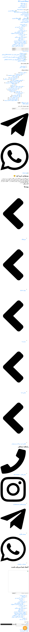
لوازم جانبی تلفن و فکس (9, 79)
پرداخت (21, 29)
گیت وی (13, 85)
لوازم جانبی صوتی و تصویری (14, 75)
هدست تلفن (20, 39)
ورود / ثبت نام (23, 619)
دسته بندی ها (25, 51)
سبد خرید (21, 28)
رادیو (22, 35)
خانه (27, 102)
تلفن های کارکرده (16, 95)
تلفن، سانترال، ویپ (19, 32)
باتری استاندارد (11, 90)
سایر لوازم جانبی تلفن (15, 91)
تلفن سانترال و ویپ (13, 99)
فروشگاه (23, 102)
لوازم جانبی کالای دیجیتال (17, 86)
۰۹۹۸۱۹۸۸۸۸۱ (20, 9)
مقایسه (24, 618)
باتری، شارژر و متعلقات (17, 44)
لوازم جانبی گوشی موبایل (17, 45)
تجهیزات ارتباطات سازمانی (12, 82)
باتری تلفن (20, 38)
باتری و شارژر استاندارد (12, 89)
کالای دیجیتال (23, 72)
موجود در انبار (23, 67)
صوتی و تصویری (19, 73)
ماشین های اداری (19, 92)
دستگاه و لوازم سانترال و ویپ (11, 100)
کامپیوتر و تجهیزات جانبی (17, 80)
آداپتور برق (15, 76)
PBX (13, 84)
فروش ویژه (23, 66)
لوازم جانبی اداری (14, 77)
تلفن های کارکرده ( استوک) (17, 33)
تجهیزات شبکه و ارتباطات (14, 81)
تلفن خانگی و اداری (13, 97)
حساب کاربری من (19, 27)
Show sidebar (25, 103)
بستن (27, 623)
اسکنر (19, 94)
